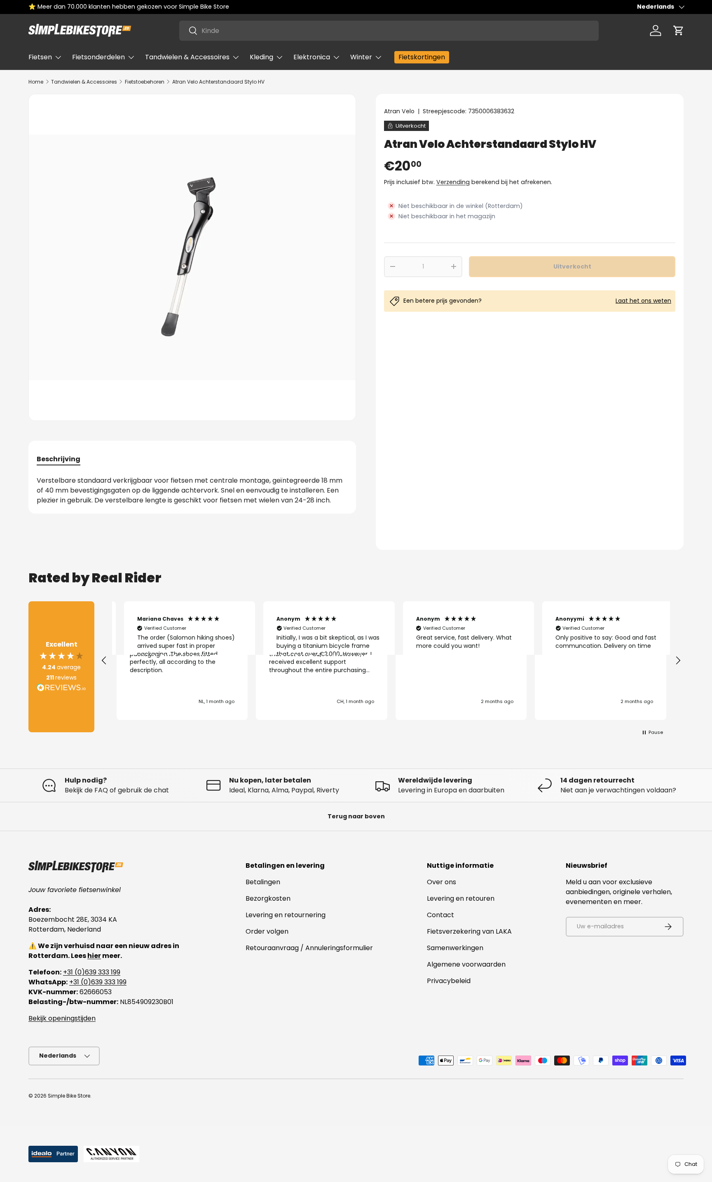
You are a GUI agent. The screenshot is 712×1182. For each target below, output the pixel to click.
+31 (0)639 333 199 (91, 972)
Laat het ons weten (643, 301)
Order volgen (267, 931)
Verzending (453, 182)
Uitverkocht (572, 266)
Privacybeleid (449, 981)
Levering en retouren (460, 898)
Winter (361, 57)
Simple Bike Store (69, 1095)
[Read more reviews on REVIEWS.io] (61, 689)
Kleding (261, 57)
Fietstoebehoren (144, 81)
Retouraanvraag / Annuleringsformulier (309, 948)
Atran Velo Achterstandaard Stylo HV (218, 81)
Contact (440, 915)
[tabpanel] (192, 490)
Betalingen (263, 882)
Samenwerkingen (455, 948)
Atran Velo (399, 111)
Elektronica (311, 57)
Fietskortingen (421, 57)
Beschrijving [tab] (58, 459)
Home (35, 81)
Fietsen (40, 57)
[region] (391, 660)
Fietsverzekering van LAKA (469, 931)
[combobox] (389, 31)
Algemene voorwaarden (466, 964)
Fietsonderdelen (98, 57)
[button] (679, 30)
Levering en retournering (286, 915)
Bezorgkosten (268, 898)
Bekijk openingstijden (62, 1018)
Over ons (441, 882)
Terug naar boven (356, 816)
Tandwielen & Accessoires (187, 57)
